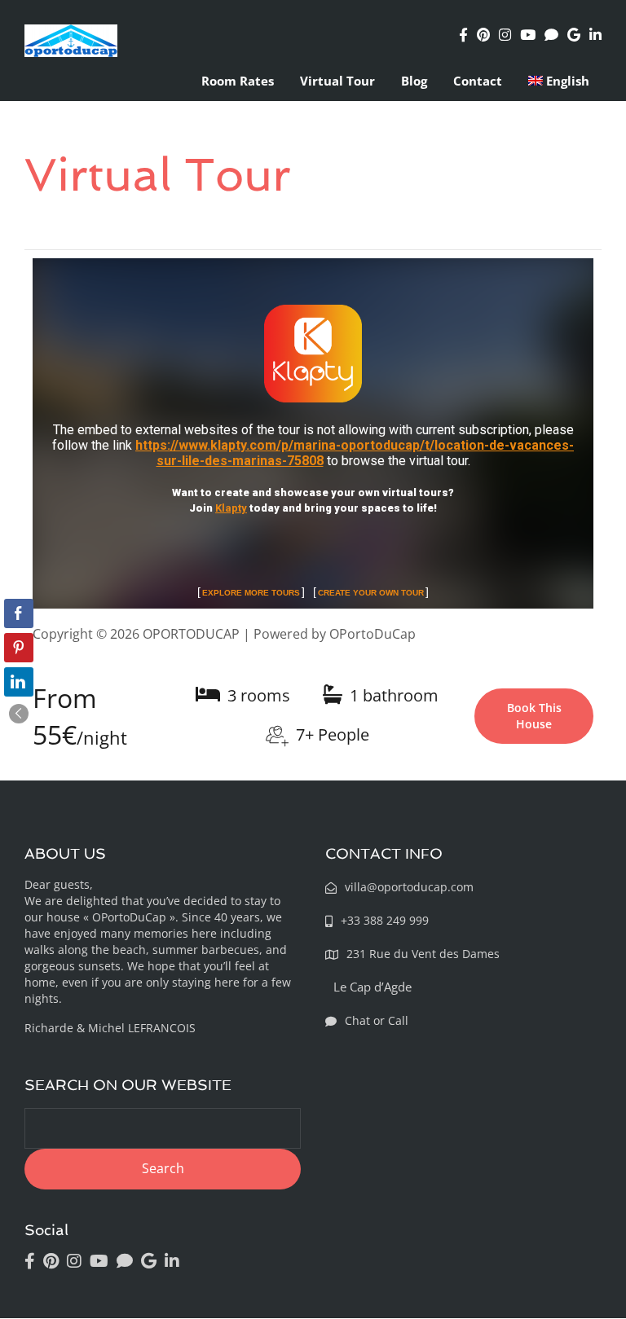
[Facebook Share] (18, 613)
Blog (414, 81)
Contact (477, 81)
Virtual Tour (337, 81)
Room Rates (237, 81)
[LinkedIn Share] (18, 682)
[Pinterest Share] (18, 647)
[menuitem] (559, 80)
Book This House (534, 716)
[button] (19, 713)
